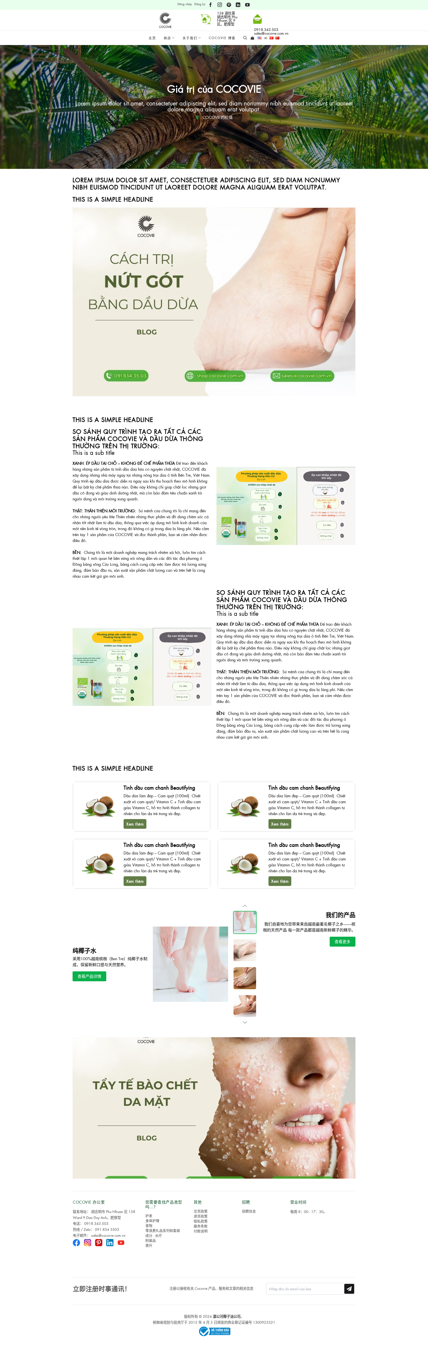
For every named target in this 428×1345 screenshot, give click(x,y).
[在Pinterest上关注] (229, 5)
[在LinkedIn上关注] (238, 5)
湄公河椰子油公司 (227, 1316)
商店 (167, 37)
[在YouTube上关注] (247, 5)
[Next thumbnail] (245, 1022)
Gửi (349, 1289)
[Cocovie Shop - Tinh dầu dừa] (166, 20)
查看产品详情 (89, 976)
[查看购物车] (252, 38)
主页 (152, 37)
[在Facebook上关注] (210, 5)
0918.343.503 (96, 1223)
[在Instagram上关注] (219, 5)
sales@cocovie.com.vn (108, 1235)
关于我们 (190, 37)
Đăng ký (199, 4)
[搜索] (245, 38)
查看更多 (342, 941)
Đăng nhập (185, 4)
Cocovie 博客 (222, 37)
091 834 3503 (107, 1229)
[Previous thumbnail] (245, 906)
